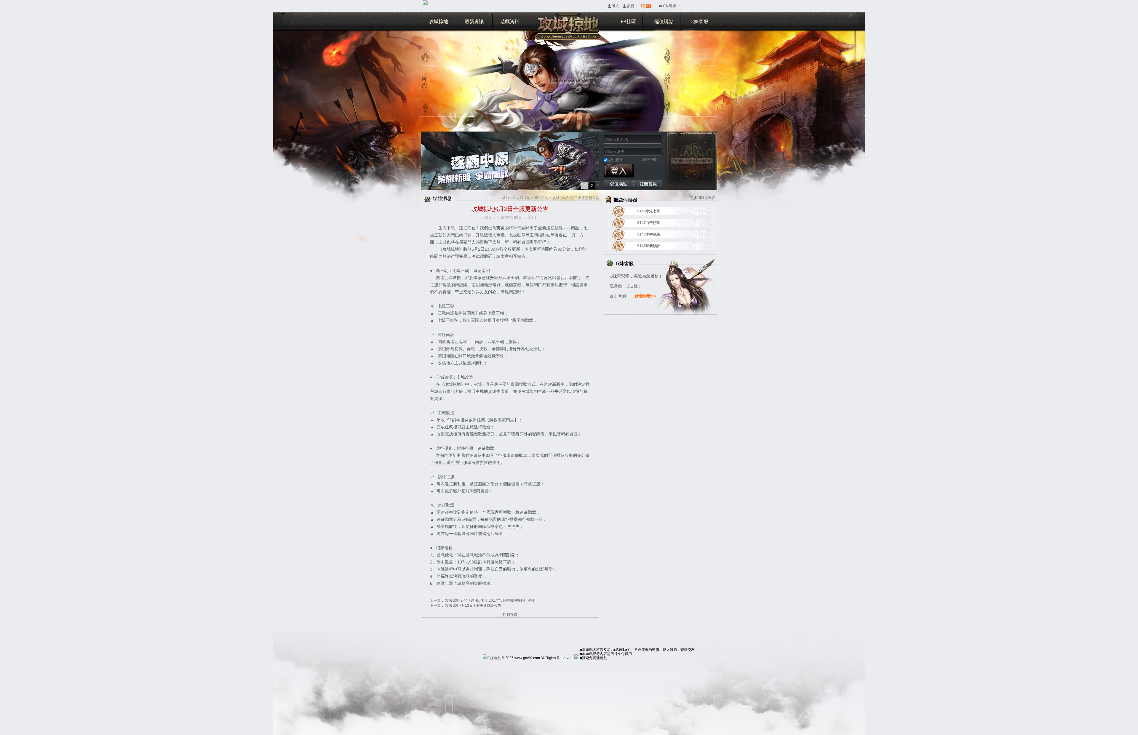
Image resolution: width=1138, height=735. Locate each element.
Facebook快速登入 (642, 171)
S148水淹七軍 (656, 211)
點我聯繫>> (645, 296)
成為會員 (648, 184)
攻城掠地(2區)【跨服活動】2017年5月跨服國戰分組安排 (490, 600)
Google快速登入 (657, 171)
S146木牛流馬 (656, 234)
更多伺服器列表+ (703, 198)
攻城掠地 (438, 21)
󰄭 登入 (613, 6)
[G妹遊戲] (492, 658)
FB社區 (628, 21)
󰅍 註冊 (628, 6)
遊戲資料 (509, 21)
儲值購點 (663, 21)
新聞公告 (541, 198)
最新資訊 (474, 21)
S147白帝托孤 (656, 223)
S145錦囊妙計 (656, 246)
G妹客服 (699, 21)
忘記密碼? (650, 160)
